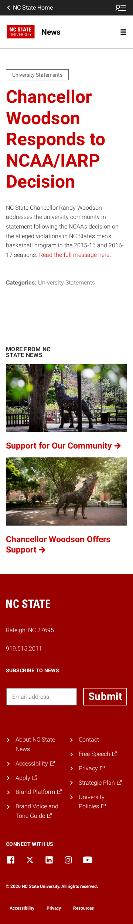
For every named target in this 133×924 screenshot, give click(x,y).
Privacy (54, 908)
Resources (83, 908)
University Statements (66, 282)
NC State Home (33, 7)
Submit (105, 696)
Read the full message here (74, 254)
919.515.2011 (24, 648)
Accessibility (22, 908)
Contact (89, 739)
